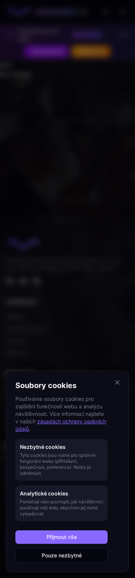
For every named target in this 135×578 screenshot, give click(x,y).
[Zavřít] (117, 382)
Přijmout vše (61, 537)
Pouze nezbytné (62, 555)
